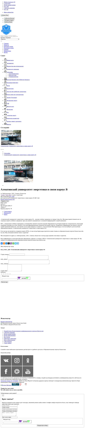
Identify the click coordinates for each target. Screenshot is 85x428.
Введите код (5, 276)
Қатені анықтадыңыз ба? (8, 199)
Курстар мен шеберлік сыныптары (16, 91)
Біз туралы (7, 337)
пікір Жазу (9, 195)
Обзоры (6, 49)
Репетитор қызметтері (13, 118)
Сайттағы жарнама (9, 332)
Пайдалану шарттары (10, 338)
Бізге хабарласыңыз (9, 340)
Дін (8, 112)
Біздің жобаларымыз (10, 335)
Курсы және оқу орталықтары (15, 94)
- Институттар (11, 75)
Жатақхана (10, 109)
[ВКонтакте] (2, 243)
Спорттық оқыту (11, 115)
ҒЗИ (8, 103)
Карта (5, 214)
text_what (11, 196)
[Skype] (16, 243)
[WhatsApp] (13, 243)
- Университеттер (12, 76)
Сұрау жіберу (8, 343)
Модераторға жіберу (42, 425)
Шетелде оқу (10, 106)
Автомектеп (10, 63)
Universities (10, 72)
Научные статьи (8, 46)
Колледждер (10, 88)
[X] (9, 243)
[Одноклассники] (4, 243)
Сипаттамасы (8, 211)
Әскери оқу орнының (13, 69)
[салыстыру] (1, 149)
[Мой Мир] (6, 243)
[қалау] (3, 149)
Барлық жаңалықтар (6, 321)
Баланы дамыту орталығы (14, 121)
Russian (12, 18)
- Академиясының (13, 73)
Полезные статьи (9, 48)
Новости (6, 45)
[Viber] (11, 243)
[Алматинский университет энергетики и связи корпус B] (18, 185)
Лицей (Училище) (12, 97)
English (11, 20)
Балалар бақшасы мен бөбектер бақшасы (18, 79)
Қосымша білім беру (12, 82)
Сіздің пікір (4, 270)
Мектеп (9, 124)
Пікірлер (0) (7, 213)
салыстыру (20, 195)
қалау (14, 195)
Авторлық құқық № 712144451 (9, 380)
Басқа (8, 85)
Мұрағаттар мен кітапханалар (15, 66)
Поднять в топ (4, 201)
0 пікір (3, 195)
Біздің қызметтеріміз (10, 334)
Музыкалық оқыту (12, 100)
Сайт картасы (8, 341)
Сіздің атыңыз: (5, 254)
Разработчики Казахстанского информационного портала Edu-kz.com (23, 331)
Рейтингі (3, 272)
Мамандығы (7, 51)
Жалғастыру (4, 282)
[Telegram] (18, 243)
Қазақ (10, 22)
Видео (6, 52)
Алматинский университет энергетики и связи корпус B (17, 146)
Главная (6, 43)
